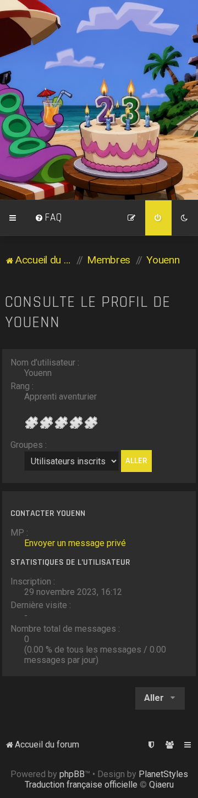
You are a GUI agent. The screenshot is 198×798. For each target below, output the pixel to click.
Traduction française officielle (81, 784)
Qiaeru (161, 784)
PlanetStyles (163, 774)
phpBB (72, 774)
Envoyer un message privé (75, 543)
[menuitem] (48, 217)
